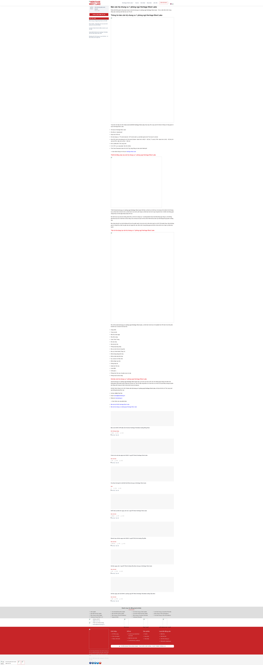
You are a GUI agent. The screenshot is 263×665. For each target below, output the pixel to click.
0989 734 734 (96, 621)
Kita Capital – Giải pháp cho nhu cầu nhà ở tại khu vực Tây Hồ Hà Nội (98, 24)
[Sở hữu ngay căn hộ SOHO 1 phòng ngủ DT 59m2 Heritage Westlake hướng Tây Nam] (142, 584)
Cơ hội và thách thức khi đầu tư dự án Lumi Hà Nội (98, 28)
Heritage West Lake (127, 2)
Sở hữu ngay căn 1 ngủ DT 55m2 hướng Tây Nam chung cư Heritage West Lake (131, 566)
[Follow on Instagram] (93, 663)
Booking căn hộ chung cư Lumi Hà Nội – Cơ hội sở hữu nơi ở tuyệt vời (98, 37)
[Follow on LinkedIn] (98, 663)
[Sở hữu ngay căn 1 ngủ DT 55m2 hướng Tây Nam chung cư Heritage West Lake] (142, 556)
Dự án (137, 2)
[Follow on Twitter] (95, 663)
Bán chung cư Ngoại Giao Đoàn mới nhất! (98, 20)
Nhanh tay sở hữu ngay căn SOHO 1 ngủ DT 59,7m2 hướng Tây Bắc (128, 538)
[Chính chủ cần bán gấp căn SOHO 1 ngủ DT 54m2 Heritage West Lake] (142, 446)
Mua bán (149, 2)
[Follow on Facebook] (90, 663)
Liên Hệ (155, 2)
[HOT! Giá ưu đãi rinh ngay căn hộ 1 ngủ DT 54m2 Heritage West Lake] (142, 501)
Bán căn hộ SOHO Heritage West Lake (120, 404)
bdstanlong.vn (118, 398)
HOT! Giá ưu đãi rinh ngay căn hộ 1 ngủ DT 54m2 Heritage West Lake (129, 510)
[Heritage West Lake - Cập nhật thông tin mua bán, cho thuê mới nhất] (96, 3)
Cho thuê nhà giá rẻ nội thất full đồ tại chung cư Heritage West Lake (128, 483)
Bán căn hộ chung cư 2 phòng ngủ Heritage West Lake (124, 407)
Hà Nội (113, 435)
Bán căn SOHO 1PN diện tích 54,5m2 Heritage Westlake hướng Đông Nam (130, 427)
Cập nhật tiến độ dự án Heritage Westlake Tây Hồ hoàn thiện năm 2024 (98, 33)
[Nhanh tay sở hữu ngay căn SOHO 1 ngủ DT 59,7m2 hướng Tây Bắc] (142, 529)
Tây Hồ (117, 435)
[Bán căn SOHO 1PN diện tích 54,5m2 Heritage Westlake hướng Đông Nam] (142, 418)
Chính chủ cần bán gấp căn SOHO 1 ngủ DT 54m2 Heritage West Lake (129, 455)
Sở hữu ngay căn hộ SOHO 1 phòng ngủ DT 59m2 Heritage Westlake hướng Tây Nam (133, 593)
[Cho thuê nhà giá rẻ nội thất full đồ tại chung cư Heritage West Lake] (142, 473)
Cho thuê (142, 2)
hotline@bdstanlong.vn (119, 395)
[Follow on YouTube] (100, 663)
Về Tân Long (115, 634)
